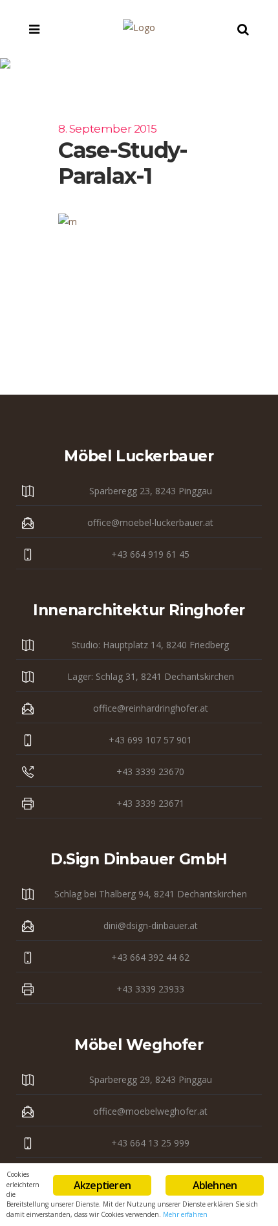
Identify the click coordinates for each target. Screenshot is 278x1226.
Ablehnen (215, 1185)
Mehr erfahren (185, 1214)
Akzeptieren (102, 1185)
